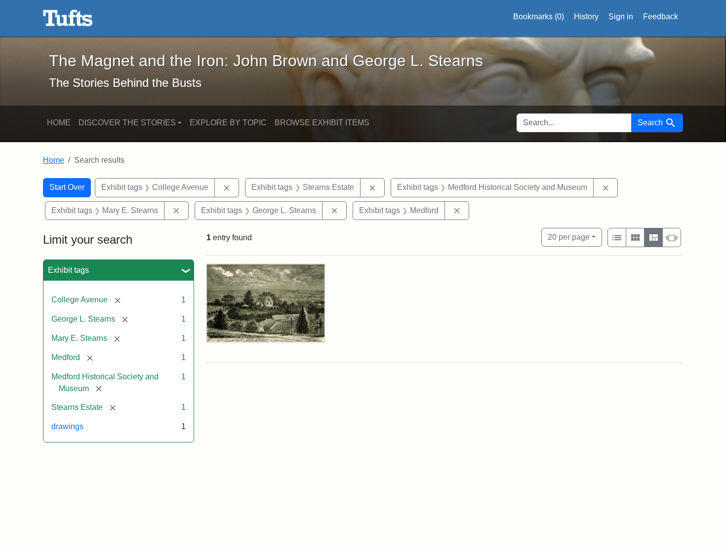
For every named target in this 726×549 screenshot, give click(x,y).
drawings (67, 426)
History (586, 16)
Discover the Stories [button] (127, 122)
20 (569, 236)
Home (59, 122)
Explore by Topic (228, 122)
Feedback (660, 16)
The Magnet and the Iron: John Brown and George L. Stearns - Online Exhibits (68, 18)
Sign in (620, 16)
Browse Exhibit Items (322, 122)
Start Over (66, 187)
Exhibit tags (68, 270)
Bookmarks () (538, 16)
